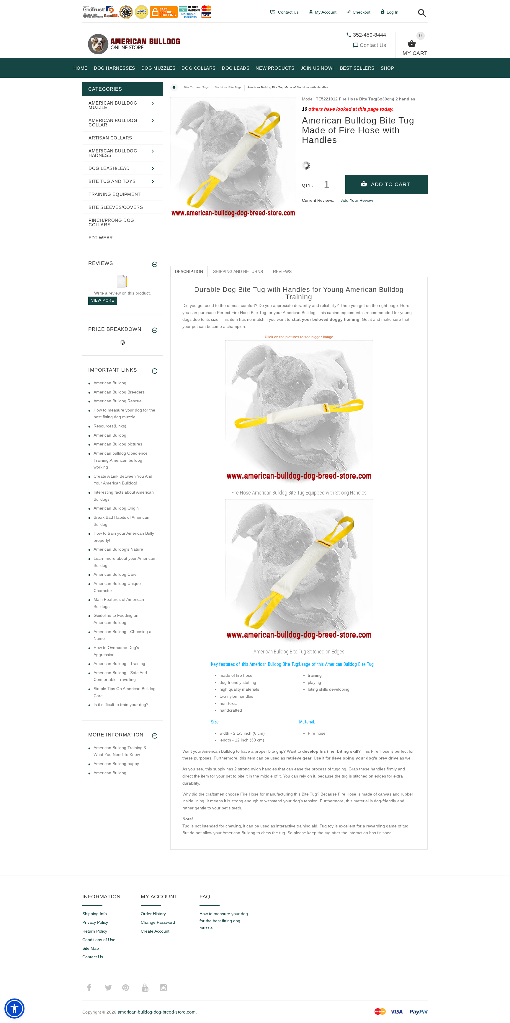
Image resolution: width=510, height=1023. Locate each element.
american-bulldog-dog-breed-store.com (157, 1011)
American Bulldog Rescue (118, 401)
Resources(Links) (110, 426)
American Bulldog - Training (119, 663)
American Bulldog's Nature (118, 549)
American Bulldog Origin (116, 508)
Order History (153, 913)
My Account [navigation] (325, 12)
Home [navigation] (174, 87)
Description (189, 271)
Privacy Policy (95, 922)
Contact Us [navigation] (288, 12)
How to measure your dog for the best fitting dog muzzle (224, 920)
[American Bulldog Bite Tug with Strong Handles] (299, 413)
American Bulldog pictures (118, 444)
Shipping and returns (238, 271)
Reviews (282, 271)
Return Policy (94, 931)
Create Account (155, 931)
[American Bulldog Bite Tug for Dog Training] (299, 572)
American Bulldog (110, 382)
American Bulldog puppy (116, 763)
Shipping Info (94, 913)
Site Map (90, 948)
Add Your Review (357, 200)
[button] (420, 13)
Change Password (158, 922)
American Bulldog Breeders (119, 392)
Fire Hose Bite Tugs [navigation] (228, 87)
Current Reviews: (318, 200)
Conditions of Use (98, 939)
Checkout (361, 12)
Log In (392, 12)
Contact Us (373, 45)
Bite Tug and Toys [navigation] (196, 87)
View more (102, 300)
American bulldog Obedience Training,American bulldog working (121, 460)
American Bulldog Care (115, 574)
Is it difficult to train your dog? (121, 704)
